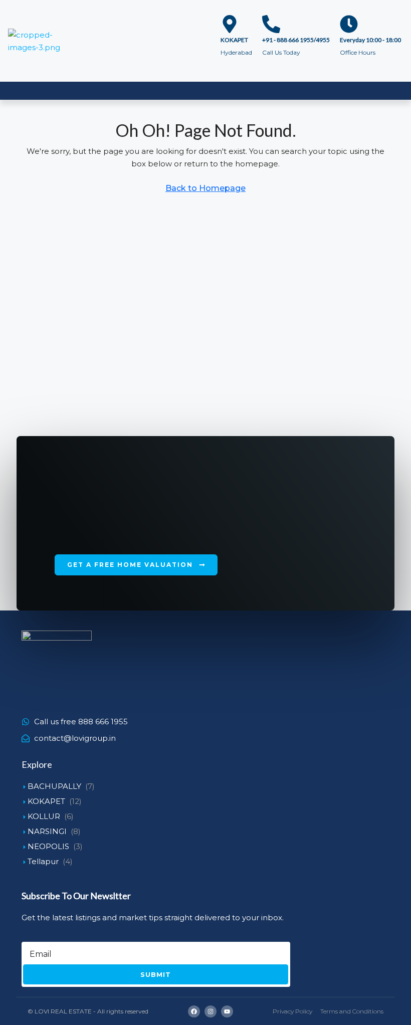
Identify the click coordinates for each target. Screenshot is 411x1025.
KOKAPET (46, 801)
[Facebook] (194, 1011)
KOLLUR (44, 816)
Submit (155, 974)
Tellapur (43, 861)
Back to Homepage (205, 188)
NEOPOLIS (48, 846)
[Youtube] (227, 1011)
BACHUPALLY (54, 786)
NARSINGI (47, 831)
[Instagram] (210, 1011)
